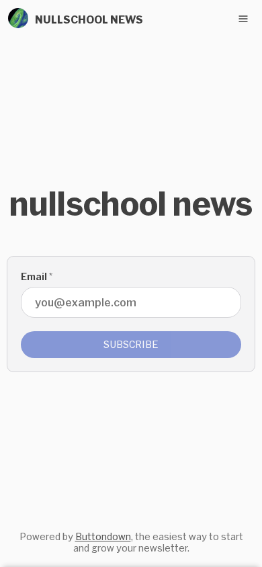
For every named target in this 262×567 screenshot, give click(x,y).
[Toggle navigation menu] (243, 19)
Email (36, 276)
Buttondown (103, 536)
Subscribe (131, 344)
